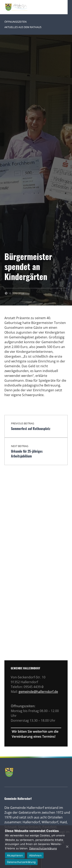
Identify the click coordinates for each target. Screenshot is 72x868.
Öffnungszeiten (15, 21)
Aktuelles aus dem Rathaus (22, 27)
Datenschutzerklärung (43, 848)
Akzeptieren (15, 855)
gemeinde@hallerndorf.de (38, 691)
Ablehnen (35, 855)
